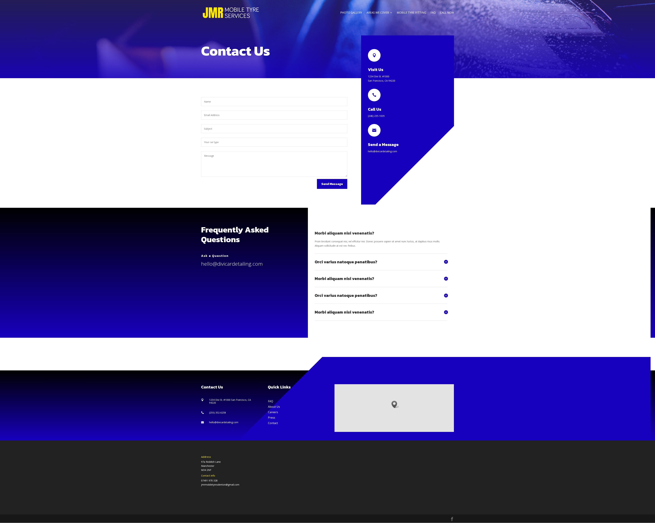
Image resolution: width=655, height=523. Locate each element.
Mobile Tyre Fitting (411, 12)
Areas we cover (378, 12)
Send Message (332, 184)
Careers (273, 412)
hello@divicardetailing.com (232, 263)
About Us (274, 407)
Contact (273, 423)
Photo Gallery (351, 12)
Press (271, 417)
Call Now (447, 12)
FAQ (433, 12)
